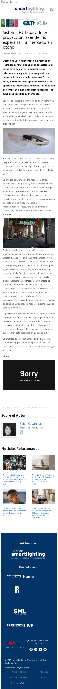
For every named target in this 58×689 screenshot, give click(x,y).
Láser (44, 53)
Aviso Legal (43, 672)
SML (28, 668)
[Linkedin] (36, 649)
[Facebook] (31, 649)
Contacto (43, 677)
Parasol (44, 408)
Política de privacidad (19, 677)
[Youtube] (45, 649)
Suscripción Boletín (19, 683)
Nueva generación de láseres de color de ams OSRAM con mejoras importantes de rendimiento (42, 513)
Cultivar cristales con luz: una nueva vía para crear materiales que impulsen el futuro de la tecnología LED (14, 479)
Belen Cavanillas (12, 53)
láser (37, 408)
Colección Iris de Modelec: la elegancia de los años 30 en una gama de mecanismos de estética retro (43, 479)
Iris (33, 408)
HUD (29, 408)
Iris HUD (9, 158)
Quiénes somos (19, 672)
